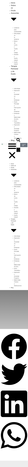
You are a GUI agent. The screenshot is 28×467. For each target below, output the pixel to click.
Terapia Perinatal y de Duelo (14, 70)
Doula (12, 167)
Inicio (12, 163)
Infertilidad (17, 88)
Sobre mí (13, 165)
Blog (12, 140)
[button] (12, 151)
